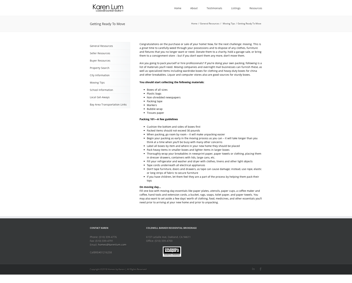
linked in (253, 269)
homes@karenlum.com (112, 244)
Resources (256, 8)
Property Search (99, 68)
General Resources (209, 23)
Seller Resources (100, 53)
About (194, 8)
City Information (100, 75)
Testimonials (214, 8)
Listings (236, 8)
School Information (101, 90)
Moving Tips (229, 23)
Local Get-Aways (100, 97)
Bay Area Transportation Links (108, 104)
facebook (260, 269)
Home (177, 8)
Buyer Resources (100, 60)
